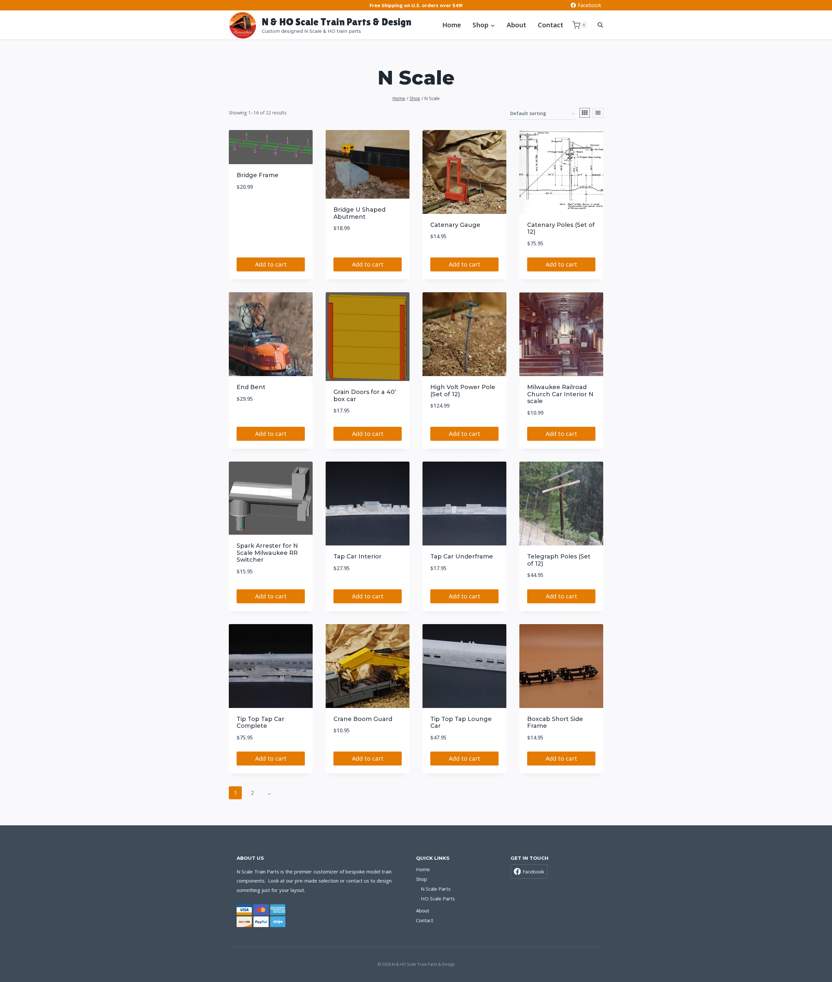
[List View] (598, 113)
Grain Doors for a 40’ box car (364, 395)
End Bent (251, 387)
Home (451, 24)
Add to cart (271, 264)
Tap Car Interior (357, 556)
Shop (421, 879)
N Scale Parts (436, 888)
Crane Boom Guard (362, 719)
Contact (550, 24)
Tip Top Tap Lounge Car (461, 722)
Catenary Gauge (455, 225)
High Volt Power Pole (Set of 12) (462, 391)
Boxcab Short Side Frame (555, 722)
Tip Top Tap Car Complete (260, 722)
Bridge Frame (258, 175)
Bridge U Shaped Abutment (359, 213)
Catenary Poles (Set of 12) (561, 228)
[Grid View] (584, 113)
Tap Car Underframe (461, 556)
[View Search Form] (597, 25)
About (516, 24)
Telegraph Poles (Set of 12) (559, 560)
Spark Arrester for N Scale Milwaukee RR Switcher (267, 552)
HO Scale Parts (438, 898)
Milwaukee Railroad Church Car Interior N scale (560, 394)
